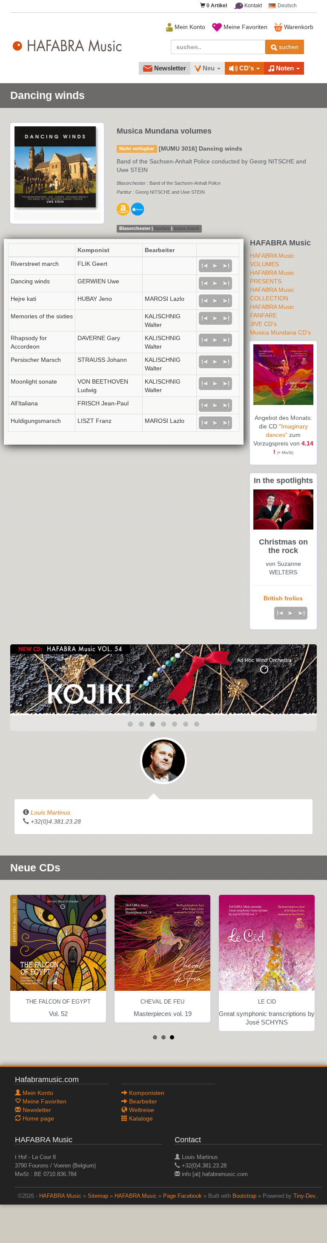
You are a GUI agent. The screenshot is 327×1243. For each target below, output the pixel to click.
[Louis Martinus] (163, 760)
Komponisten (145, 1092)
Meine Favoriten (244, 26)
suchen (287, 47)
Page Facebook (182, 1196)
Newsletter (169, 68)
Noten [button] (284, 68)
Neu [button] (208, 68)
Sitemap (98, 1196)
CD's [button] (246, 68)
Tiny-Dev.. (305, 1196)
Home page (37, 1118)
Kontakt (252, 6)
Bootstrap (244, 1196)
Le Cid (267, 1002)
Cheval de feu (162, 1002)
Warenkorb (297, 26)
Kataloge (140, 1118)
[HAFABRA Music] (163, 678)
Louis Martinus (50, 812)
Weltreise (140, 1109)
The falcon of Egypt (58, 1002)
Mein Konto (189, 26)
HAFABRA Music (60, 1196)
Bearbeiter (142, 1101)
